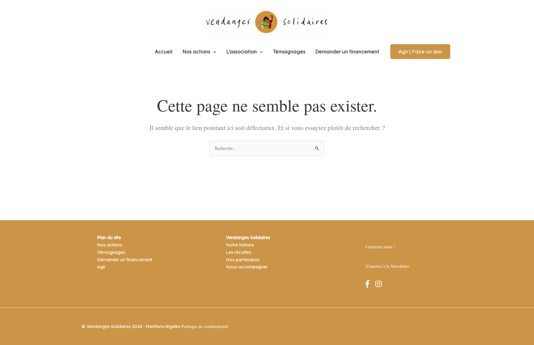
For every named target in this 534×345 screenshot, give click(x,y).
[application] (213, 51)
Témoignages (289, 51)
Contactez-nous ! (380, 247)
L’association (241, 51)
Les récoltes (238, 252)
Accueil (163, 51)
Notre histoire (240, 245)
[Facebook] (367, 284)
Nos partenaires (242, 260)
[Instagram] (378, 284)
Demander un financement (347, 51)
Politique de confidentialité (204, 326)
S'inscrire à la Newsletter (387, 266)
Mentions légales (163, 326)
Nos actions (196, 51)
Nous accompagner (247, 267)
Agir (101, 267)
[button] (420, 51)
